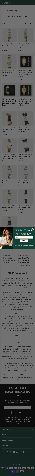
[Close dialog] (33, 228)
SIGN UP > (24, 240)
